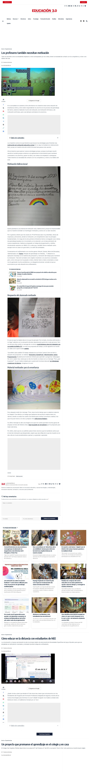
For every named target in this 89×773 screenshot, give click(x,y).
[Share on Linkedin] (3, 118)
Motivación (19, 476)
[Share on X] (3, 108)
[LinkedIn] (79, 6)
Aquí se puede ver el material (38, 425)
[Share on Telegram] (3, 121)
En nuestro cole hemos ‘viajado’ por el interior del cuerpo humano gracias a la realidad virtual (73, 549)
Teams (21, 253)
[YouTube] (69, 6)
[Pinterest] (75, 6)
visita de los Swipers (40, 418)
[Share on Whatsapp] (3, 114)
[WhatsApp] (83, 6)
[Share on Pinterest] (3, 111)
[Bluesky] (85, 6)
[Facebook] (65, 6)
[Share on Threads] (3, 124)
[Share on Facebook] (3, 104)
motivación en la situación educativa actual (21, 145)
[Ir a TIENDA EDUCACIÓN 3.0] (83, 21)
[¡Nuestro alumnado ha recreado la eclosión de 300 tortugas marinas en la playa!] (12, 281)
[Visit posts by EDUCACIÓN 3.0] (3, 484)
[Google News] (71, 6)
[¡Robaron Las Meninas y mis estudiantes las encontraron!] (44, 605)
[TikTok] (77, 6)
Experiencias (8, 49)
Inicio (2, 49)
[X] (67, 6)
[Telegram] (81, 6)
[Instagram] (73, 6)
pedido (26, 348)
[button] (86, 21)
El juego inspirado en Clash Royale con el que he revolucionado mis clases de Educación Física (43, 582)
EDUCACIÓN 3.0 (7, 65)
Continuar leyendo (44, 734)
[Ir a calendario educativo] (81, 21)
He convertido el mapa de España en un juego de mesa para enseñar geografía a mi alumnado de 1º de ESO (35, 287)
